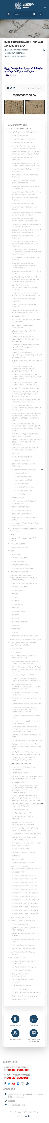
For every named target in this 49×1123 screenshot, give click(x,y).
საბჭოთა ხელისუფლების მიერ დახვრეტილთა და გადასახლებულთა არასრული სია (27, 376)
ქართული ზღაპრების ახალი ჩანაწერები (23, 465)
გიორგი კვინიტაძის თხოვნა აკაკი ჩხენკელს (25, 237)
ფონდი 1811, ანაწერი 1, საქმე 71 (25, 914)
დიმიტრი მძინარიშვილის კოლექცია (26, 992)
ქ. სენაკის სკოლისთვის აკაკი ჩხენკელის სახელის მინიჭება (24, 147)
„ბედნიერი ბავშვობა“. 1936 (23, 675)
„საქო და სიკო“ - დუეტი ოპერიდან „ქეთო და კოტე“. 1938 (26, 722)
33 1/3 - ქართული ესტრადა (22, 457)
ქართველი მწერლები (21, 507)
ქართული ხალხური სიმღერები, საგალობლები (25, 502)
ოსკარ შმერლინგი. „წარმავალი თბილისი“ (22, 953)
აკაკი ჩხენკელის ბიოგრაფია (23, 139)
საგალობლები (18, 859)
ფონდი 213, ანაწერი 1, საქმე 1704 (25, 900)
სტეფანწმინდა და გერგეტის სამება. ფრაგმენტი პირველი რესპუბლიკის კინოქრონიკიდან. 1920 (26, 729)
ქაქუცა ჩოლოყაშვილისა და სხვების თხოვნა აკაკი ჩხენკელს (26, 225)
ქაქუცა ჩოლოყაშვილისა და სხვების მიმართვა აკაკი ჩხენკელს (26, 231)
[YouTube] (13, 1083)
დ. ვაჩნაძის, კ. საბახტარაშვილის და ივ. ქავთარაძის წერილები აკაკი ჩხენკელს (26, 243)
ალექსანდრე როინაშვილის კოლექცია (23, 981)
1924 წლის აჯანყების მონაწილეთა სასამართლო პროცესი (25, 435)
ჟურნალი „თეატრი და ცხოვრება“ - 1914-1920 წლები (26, 929)
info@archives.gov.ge (17, 1105)
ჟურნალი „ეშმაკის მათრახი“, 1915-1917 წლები (26, 935)
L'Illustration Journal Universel (20, 917)
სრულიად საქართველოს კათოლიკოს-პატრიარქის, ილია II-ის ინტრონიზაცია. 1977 (26, 686)
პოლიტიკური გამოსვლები (22, 510)
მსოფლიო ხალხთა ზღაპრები (24, 469)
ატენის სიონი (17, 604)
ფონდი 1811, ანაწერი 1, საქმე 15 (25, 903)
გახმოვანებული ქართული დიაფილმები (26, 639)
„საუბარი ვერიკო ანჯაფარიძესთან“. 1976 (26, 716)
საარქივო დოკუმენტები (18, 50)
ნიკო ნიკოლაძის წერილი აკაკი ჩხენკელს (24, 305)
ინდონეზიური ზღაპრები (25, 487)
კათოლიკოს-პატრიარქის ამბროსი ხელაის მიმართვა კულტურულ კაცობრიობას (26, 347)
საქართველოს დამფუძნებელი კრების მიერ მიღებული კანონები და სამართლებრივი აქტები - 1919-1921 (27, 798)
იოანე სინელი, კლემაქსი (22, 813)
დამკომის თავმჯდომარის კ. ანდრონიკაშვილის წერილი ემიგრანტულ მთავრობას (23, 368)
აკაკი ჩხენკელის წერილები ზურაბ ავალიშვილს (26, 170)
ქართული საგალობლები (22, 514)
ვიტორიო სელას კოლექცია (23, 985)
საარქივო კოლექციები (14, 53)
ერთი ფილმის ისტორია (19, 572)
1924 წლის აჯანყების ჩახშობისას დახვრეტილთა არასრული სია (25, 449)
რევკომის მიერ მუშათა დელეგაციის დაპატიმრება (26, 320)
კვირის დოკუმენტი (17, 544)
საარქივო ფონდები (18, 125)
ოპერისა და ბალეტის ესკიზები (22, 568)
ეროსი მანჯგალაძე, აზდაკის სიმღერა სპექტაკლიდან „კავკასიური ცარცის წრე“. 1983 (27, 669)
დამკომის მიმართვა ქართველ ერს (26, 388)
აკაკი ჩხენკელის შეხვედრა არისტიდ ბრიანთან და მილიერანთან (27, 193)
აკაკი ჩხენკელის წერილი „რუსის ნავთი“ (25, 208)
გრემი (14, 597)
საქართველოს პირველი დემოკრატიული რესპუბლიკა (26, 530)
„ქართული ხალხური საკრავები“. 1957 (27, 740)
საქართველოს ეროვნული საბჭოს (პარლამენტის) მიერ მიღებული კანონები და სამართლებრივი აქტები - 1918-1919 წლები (27, 788)
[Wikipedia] (22, 1083)
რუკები (12, 534)
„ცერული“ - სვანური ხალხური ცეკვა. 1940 (26, 736)
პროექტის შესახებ (22, 473)
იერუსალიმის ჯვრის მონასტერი (25, 636)
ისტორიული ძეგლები (20, 989)
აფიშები (13, 551)
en (41, 14)
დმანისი (15, 601)
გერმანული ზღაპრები (23, 476)
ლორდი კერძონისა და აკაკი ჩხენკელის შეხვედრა (24, 182)
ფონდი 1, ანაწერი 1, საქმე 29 (23, 875)
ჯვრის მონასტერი (19, 611)
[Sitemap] (27, 1083)
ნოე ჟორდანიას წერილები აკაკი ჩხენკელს (25, 176)
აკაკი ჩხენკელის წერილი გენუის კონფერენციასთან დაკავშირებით (26, 164)
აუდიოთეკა (14, 453)
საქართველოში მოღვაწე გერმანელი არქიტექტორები (25, 524)
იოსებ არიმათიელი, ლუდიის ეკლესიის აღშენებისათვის (23, 823)
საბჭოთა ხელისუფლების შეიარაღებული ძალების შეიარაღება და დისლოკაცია (27, 355)
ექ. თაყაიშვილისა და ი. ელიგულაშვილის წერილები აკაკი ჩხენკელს (25, 287)
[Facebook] (8, 88)
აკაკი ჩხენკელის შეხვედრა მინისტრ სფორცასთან (26, 187)
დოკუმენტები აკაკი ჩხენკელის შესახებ (25, 132)
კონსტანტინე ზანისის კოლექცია (25, 967)
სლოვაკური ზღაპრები (24, 480)
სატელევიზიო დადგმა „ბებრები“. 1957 (27, 703)
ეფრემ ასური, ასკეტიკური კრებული (26, 833)
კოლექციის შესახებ (20, 135)
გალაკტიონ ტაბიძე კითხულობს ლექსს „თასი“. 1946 (24, 657)
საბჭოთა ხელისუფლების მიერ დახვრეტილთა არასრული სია (24, 383)
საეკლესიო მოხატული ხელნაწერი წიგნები (23, 539)
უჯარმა (15, 632)
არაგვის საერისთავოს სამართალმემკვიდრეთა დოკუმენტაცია (26, 867)
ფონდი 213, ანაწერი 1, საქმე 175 (25, 893)
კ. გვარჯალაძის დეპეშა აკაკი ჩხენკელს (24, 300)
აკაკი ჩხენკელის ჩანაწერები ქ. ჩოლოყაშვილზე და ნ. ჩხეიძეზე (24, 220)
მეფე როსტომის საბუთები (15, 56)
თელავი (15, 615)
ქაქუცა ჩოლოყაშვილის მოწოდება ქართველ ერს (26, 332)
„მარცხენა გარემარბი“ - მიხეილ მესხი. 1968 (25, 693)
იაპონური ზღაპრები (23, 494)
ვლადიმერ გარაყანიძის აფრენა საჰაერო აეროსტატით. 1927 (25, 662)
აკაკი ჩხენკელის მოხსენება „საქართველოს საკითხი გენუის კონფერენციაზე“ (24, 265)
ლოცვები (16, 855)
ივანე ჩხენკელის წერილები (23, 142)
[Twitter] (11, 88)
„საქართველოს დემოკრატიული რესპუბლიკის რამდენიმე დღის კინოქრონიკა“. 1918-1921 (25, 709)
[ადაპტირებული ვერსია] (8, 14)
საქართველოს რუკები (21, 565)
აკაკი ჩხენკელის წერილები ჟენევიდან (23, 159)
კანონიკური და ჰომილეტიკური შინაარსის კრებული (24, 838)
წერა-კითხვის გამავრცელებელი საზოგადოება (23, 768)
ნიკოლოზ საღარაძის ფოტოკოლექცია (21, 975)
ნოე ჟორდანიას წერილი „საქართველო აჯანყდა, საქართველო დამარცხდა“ (27, 407)
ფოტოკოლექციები (17, 958)
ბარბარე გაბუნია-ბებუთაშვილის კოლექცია (25, 962)
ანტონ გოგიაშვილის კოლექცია (22, 945)
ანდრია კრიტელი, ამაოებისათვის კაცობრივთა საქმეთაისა (26, 829)
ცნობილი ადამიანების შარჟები (22, 921)
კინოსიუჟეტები (16, 652)
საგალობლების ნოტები (19, 772)
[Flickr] (18, 1083)
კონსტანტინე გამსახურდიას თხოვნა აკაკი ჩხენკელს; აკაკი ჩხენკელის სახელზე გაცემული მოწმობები (26, 279)
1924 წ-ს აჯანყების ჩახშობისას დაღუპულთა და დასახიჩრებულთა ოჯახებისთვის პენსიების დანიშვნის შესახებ (26, 427)
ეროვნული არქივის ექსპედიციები (23, 583)
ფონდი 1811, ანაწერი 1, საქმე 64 (25, 910)
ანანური (15, 625)
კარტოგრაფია (15, 554)
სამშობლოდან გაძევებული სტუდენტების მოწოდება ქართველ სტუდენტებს (26, 339)
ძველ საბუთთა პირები (19, 547)
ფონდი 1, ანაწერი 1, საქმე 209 (24, 879)
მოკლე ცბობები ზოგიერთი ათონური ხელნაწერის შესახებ (27, 844)
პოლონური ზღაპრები (24, 490)
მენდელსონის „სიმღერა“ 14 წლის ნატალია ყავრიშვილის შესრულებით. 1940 (27, 746)
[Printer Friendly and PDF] (44, 50)
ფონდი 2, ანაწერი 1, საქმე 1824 (24, 886)
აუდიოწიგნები (18, 497)
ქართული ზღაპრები (20, 460)
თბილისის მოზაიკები (20, 622)
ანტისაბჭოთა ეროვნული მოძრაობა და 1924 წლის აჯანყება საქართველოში (25, 311)
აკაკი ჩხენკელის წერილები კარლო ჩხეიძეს (26, 272)
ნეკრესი (15, 618)
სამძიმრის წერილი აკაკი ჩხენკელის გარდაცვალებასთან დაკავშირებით (26, 153)
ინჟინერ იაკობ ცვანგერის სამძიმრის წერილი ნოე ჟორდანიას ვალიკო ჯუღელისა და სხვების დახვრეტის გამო (27, 416)
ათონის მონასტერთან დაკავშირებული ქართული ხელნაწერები (25, 805)
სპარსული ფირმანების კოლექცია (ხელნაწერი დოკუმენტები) (23, 644)
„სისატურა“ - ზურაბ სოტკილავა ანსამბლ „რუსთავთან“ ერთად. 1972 (26, 679)
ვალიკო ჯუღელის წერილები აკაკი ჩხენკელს (26, 258)
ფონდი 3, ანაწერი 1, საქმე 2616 (24, 889)
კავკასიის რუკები (19, 561)
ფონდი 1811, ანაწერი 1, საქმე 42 (25, 907)
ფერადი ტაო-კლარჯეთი (22, 970)
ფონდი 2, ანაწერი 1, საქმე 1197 (24, 882)
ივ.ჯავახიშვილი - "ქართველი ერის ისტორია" (23, 518)
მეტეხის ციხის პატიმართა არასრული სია (27, 362)
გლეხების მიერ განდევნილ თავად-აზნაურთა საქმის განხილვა (26, 401)
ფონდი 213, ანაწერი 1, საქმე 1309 (25, 896)
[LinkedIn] (14, 88)
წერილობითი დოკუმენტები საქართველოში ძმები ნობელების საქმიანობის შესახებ (23, 577)
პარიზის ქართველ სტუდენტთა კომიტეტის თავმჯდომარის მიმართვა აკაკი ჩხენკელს (27, 251)
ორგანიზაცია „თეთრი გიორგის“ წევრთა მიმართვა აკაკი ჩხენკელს (26, 294)
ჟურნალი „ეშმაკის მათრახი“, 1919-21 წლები (26, 940)
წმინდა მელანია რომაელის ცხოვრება (23, 817)
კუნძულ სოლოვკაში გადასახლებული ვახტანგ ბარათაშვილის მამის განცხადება (27, 442)
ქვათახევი (16, 629)
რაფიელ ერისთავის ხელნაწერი (23, 948)
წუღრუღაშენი (17, 590)
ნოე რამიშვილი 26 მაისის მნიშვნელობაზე (22, 326)
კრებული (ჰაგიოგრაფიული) (23, 852)
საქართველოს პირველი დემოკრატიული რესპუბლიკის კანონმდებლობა (26, 777)
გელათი (15, 608)
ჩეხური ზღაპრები (22, 483)
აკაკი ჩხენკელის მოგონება (23, 203)
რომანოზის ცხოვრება (21, 848)
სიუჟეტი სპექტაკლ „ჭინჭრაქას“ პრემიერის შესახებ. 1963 (24, 759)
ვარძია (15, 594)
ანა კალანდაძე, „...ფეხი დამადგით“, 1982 (26, 699)
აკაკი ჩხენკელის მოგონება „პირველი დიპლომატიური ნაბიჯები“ (27, 214)
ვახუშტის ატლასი (16, 648)
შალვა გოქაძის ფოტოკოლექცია (25, 996)
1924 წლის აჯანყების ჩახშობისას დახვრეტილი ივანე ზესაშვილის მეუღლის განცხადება (25, 394)
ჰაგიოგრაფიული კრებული (23, 862)
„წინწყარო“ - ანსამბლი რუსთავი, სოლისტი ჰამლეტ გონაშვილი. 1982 (26, 753)
